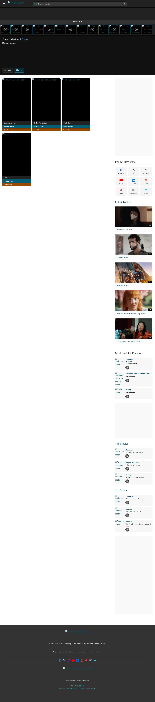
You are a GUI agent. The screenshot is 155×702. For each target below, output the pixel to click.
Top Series (121, 490)
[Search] (124, 4)
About (55, 652)
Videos (97, 644)
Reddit (146, 183)
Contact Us (63, 652)
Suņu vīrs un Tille (10, 123)
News (103, 644)
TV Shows (58, 644)
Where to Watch (9, 126)
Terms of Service (82, 652)
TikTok (121, 193)
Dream (6, 177)
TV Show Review (131, 363)
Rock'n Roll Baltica (40, 123)
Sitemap (71, 652)
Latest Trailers (123, 202)
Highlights (77, 22)
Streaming (67, 644)
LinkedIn (133, 183)
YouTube (121, 183)
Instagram (146, 173)
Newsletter (133, 193)
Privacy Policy (95, 652)
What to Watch (87, 644)
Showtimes (77, 644)
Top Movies (121, 443)
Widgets (146, 193)
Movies (50, 644)
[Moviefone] (17, 3)
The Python (67, 123)
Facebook (121, 173)
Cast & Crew (8, 130)
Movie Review (130, 376)
